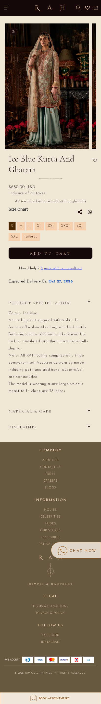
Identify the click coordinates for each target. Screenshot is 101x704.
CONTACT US (50, 467)
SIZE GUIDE (50, 537)
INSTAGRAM (50, 642)
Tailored (31, 236)
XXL (51, 226)
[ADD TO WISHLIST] (95, 160)
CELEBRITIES (50, 517)
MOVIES (50, 510)
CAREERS (50, 481)
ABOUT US (50, 460)
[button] (6, 7)
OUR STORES (50, 530)
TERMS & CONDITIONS (51, 606)
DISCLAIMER (23, 427)
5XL (14, 236)
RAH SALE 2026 (50, 544)
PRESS (50, 474)
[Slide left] (7, 88)
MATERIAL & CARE (30, 411)
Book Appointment (54, 698)
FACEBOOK (50, 635)
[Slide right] (90, 88)
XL (39, 226)
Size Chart (18, 209)
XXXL (66, 226)
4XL (80, 226)
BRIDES (50, 523)
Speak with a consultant (61, 268)
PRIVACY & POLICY (50, 613)
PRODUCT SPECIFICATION (39, 303)
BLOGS (50, 488)
